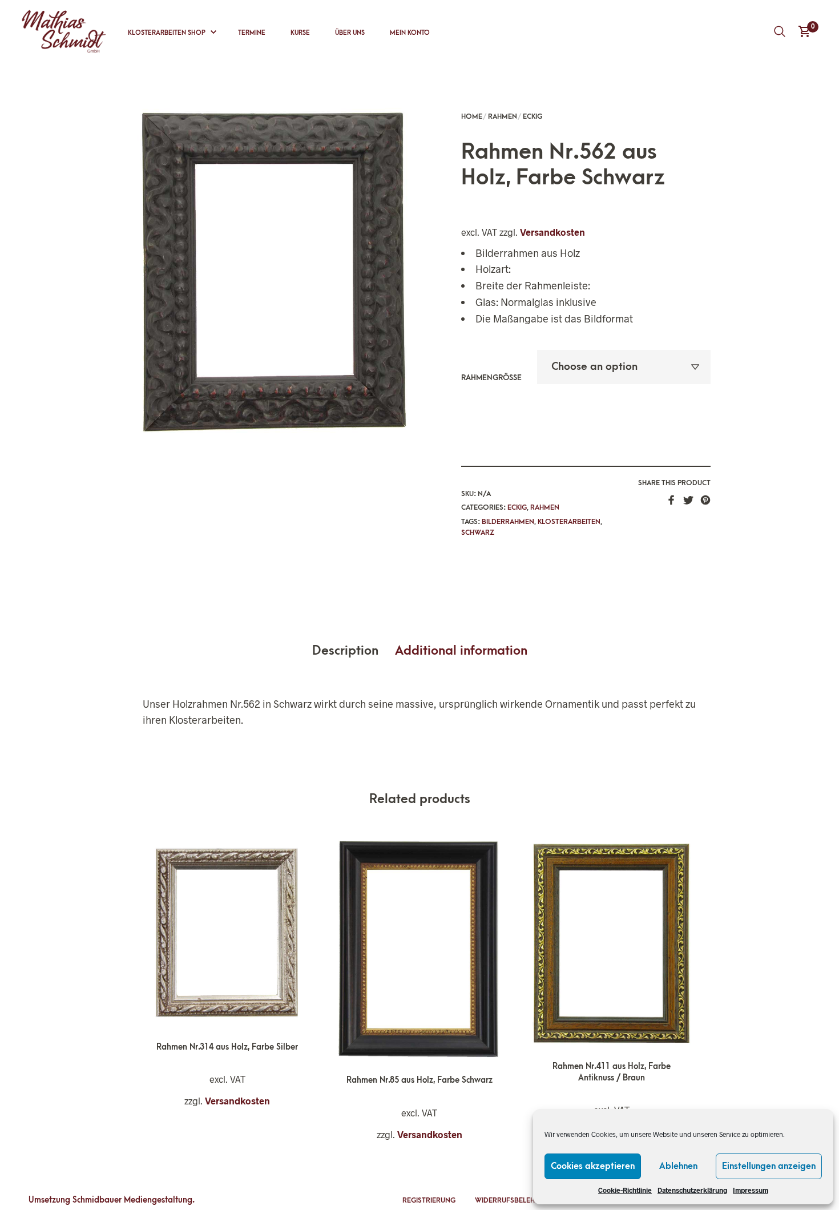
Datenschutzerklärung (692, 1190)
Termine (251, 33)
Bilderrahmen (508, 522)
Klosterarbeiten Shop (166, 33)
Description (345, 651)
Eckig (532, 116)
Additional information (461, 651)
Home (471, 116)
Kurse (300, 33)
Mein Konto (410, 33)
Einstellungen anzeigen (769, 1166)
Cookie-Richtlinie (625, 1190)
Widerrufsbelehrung (514, 1200)
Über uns (350, 33)
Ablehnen (678, 1166)
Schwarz (477, 533)
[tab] (352, 651)
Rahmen (502, 116)
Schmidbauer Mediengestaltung (132, 1200)
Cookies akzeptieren (593, 1166)
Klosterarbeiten (569, 522)
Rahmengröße (491, 377)
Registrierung (428, 1200)
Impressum (750, 1190)
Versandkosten (552, 232)
